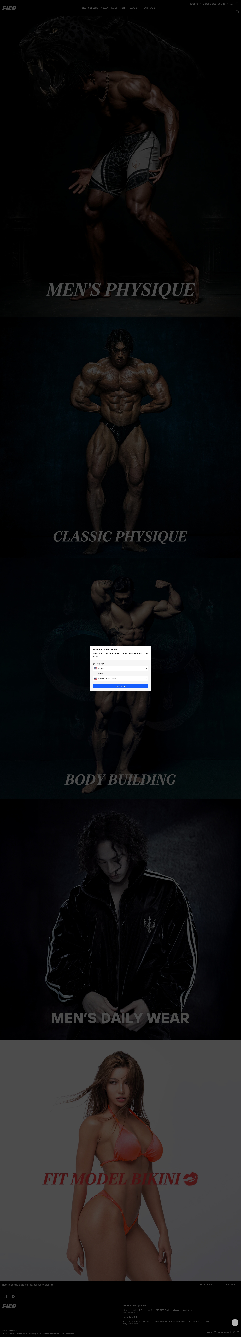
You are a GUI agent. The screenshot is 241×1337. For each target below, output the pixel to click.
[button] (120, 668)
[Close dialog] (149, 648)
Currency (99, 674)
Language (100, 664)
